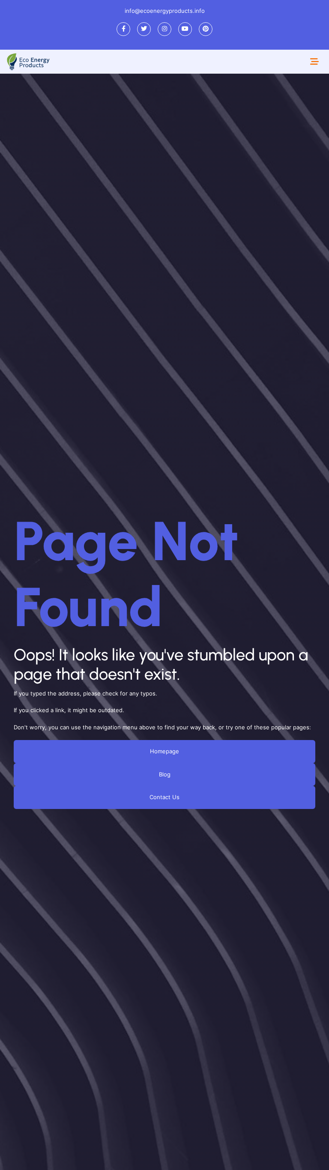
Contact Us (164, 797)
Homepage (164, 751)
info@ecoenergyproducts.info (165, 10)
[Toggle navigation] (314, 62)
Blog (164, 773)
